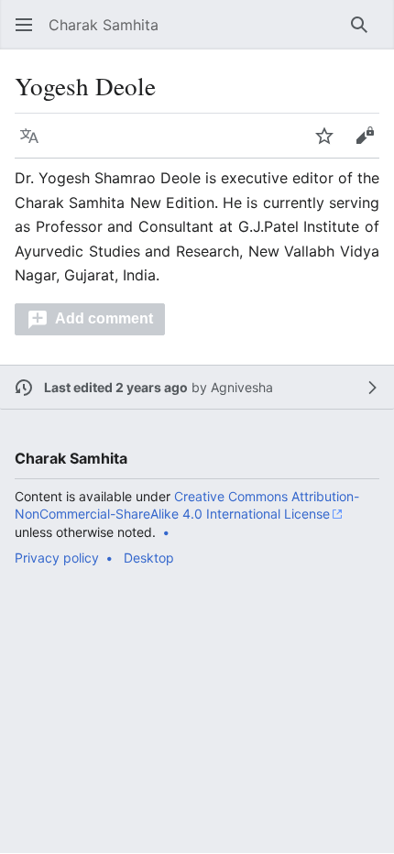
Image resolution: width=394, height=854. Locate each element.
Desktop (149, 557)
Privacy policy (57, 557)
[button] (24, 25)
